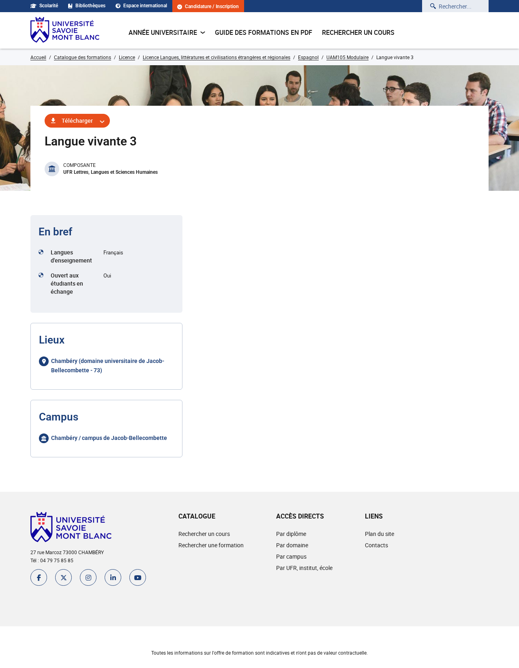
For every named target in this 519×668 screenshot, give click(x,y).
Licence (127, 57)
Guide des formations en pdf (263, 32)
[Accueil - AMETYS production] (64, 30)
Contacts (376, 545)
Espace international (145, 6)
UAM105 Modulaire (347, 57)
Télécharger (77, 120)
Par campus (291, 556)
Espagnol (308, 57)
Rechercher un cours (358, 32)
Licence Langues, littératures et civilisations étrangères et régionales (216, 57)
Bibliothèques (90, 6)
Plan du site (379, 534)
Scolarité (48, 6)
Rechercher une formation (211, 545)
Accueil (38, 57)
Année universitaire (163, 32)
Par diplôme (291, 534)
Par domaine (292, 545)
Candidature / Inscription (212, 6)
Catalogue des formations (82, 57)
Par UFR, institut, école (304, 568)
